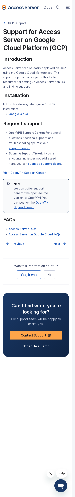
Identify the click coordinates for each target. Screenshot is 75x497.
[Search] (58, 7)
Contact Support (35, 336)
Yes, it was (28, 275)
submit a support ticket (44, 164)
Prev (15, 243)
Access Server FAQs (22, 229)
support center (19, 148)
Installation (4, 23)
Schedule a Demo (36, 347)
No (49, 275)
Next (57, 243)
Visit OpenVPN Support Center (24, 172)
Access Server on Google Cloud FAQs (35, 234)
